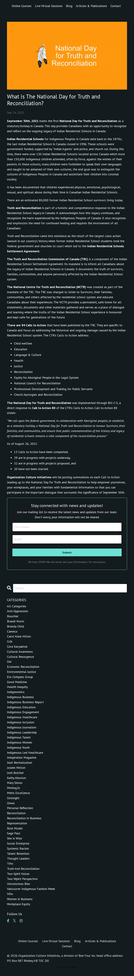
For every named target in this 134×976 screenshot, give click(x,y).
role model (15, 828)
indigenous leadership (22, 732)
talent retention (18, 854)
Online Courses (21, 6)
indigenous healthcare (22, 717)
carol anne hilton (19, 636)
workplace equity (18, 904)
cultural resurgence (20, 657)
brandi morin (15, 621)
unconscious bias (18, 884)
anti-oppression (17, 611)
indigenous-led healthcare (25, 753)
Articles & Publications (91, 6)
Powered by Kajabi (67, 967)
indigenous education (21, 707)
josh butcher (15, 773)
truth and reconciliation (23, 869)
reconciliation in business (24, 818)
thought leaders (18, 858)
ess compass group (20, 677)
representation (17, 823)
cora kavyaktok (17, 646)
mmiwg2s (13, 788)
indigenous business (20, 697)
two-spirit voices (18, 874)
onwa (10, 803)
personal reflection (20, 808)
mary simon (14, 783)
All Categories (16, 606)
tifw (10, 864)
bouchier (12, 616)
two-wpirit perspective (22, 879)
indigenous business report (25, 702)
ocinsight (13, 798)
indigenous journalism (21, 727)
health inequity (17, 687)
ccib (9, 641)
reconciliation (16, 813)
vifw (10, 894)
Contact (115, 6)
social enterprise (18, 843)
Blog (69, 6)
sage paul (13, 833)
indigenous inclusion (20, 722)
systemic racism (18, 848)
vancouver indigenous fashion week (31, 889)
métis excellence (18, 793)
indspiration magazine (21, 757)
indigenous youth (18, 747)
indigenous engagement (23, 712)
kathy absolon (16, 778)
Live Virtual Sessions (48, 6)
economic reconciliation (23, 667)
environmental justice (21, 672)
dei (9, 662)
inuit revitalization (19, 763)
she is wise (14, 838)
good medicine (17, 682)
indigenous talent (19, 737)
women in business (19, 899)
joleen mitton (16, 768)
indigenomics (15, 692)
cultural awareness (20, 652)
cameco (12, 631)
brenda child (15, 626)
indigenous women (19, 742)
